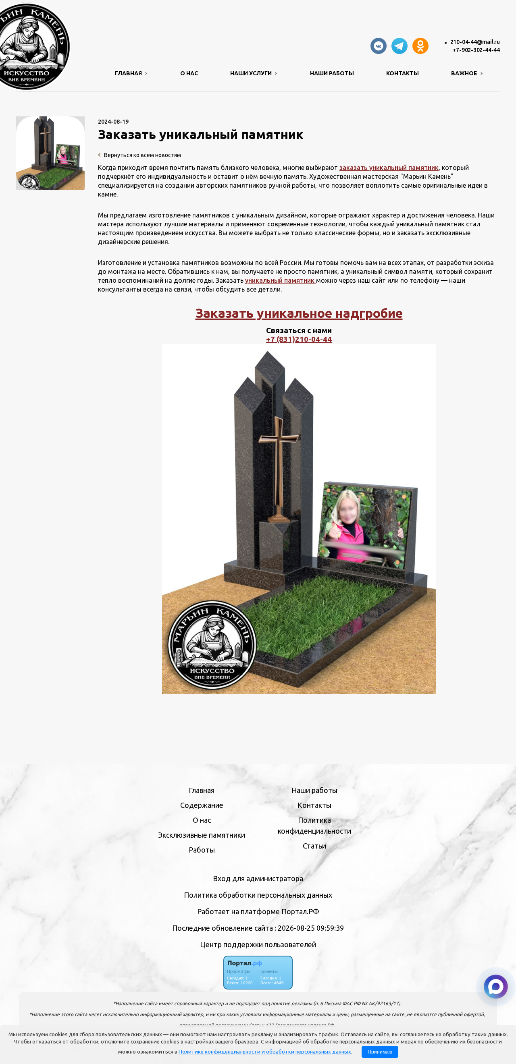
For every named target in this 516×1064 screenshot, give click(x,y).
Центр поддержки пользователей (258, 944)
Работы (202, 850)
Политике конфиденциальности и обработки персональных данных (265, 1052)
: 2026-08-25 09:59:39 (309, 928)
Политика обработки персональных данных (258, 895)
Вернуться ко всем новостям (142, 155)
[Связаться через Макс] (496, 987)
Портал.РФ (300, 911)
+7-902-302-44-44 (476, 50)
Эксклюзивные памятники (201, 835)
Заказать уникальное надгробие (299, 313)
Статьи (314, 846)
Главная (201, 790)
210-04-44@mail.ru (475, 42)
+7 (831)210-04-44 (299, 339)
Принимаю (380, 1052)
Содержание (201, 805)
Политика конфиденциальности (314, 825)
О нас (189, 73)
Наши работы (332, 73)
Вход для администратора (258, 878)
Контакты (402, 73)
